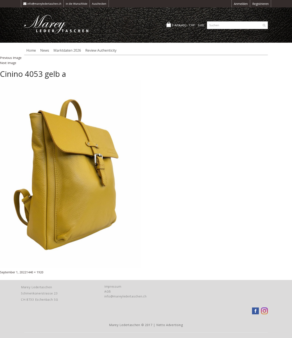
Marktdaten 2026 (67, 50)
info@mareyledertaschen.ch (44, 4)
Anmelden (241, 4)
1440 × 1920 (34, 272)
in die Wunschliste (76, 4)
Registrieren (260, 4)
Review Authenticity (101, 50)
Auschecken (99, 4)
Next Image (8, 63)
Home (31, 50)
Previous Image (11, 58)
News (44, 50)
